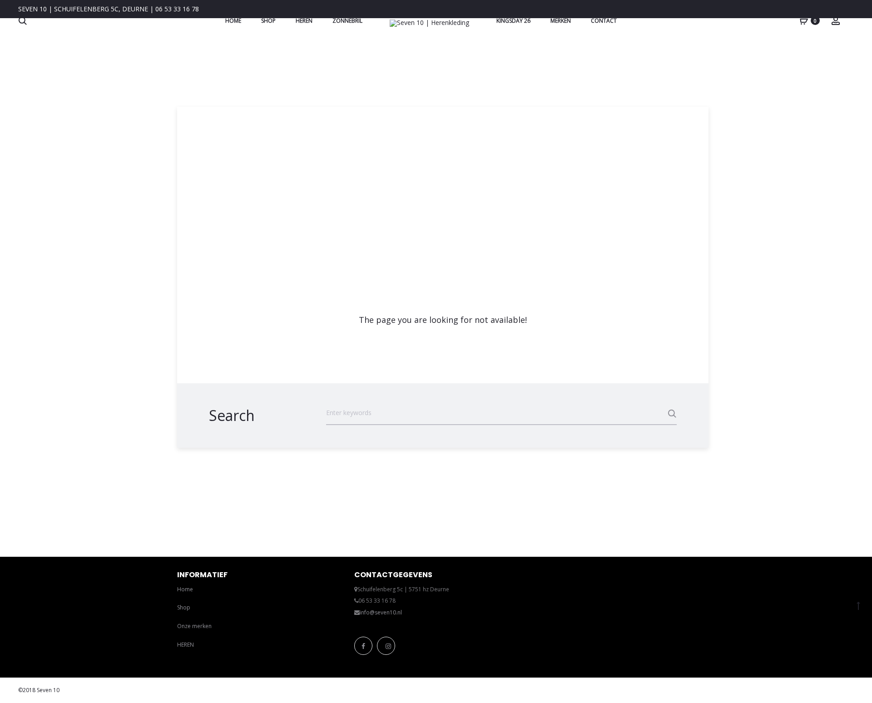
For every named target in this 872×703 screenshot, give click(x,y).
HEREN (185, 645)
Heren (304, 21)
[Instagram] (386, 646)
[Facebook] (363, 646)
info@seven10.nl (381, 612)
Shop (268, 21)
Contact (604, 21)
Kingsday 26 (513, 21)
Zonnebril (347, 21)
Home (233, 21)
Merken (560, 21)
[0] (803, 20)
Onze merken (194, 626)
